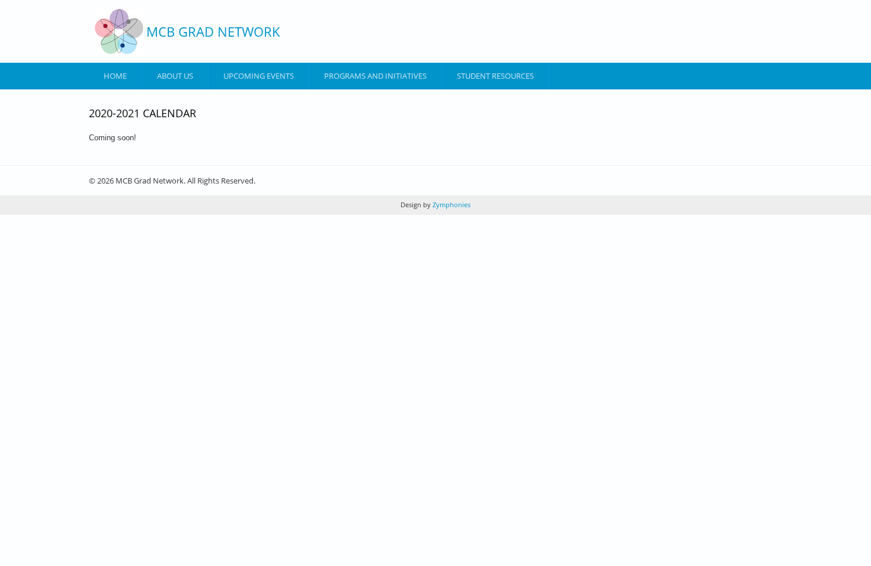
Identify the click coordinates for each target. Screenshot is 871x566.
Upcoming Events (258, 75)
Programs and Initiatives (375, 75)
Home (115, 75)
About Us (175, 75)
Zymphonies (450, 204)
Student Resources (495, 75)
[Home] (119, 31)
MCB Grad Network (213, 31)
